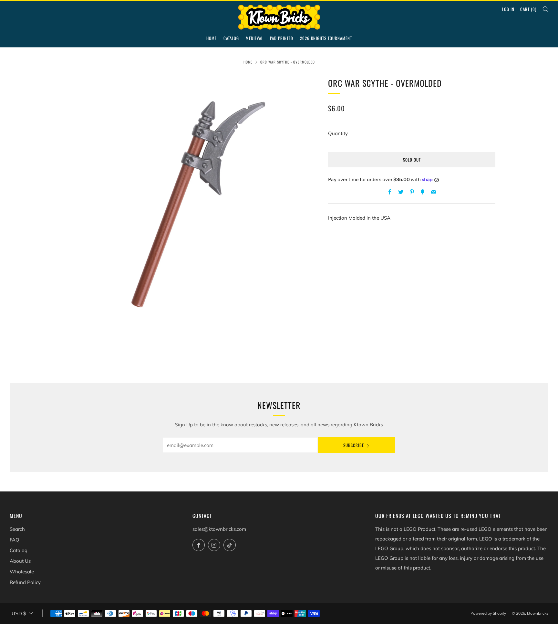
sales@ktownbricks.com (219, 529)
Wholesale (22, 572)
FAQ (14, 540)
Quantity (338, 133)
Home (211, 38)
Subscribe (353, 445)
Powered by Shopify (488, 613)
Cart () (528, 9)
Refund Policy (25, 582)
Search (17, 529)
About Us (20, 561)
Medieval (254, 38)
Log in (508, 9)
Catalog (231, 38)
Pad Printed (281, 38)
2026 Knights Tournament (326, 38)
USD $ (19, 613)
